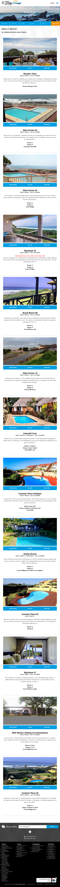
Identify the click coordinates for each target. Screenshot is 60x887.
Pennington (5, 862)
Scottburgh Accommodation (4, 870)
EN (53, 3)
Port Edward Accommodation (4, 864)
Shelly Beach (5, 872)
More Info (47, 68)
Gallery (30, 68)
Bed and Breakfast (37, 849)
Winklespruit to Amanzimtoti (21, 856)
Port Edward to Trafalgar (21, 851)
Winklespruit (5, 880)
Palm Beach (5, 861)
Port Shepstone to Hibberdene (22, 853)
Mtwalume (4, 858)
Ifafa (3, 852)
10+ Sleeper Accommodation (51, 856)
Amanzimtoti (5, 845)
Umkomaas (4, 876)
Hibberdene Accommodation (4, 851)
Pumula (4, 866)
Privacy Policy (31, 884)
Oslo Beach (5, 859)
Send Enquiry (13, 68)
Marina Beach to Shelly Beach (21, 846)
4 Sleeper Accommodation (51, 849)
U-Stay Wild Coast (31, 838)
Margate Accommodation (4, 854)
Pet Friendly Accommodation (51, 858)
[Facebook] (30, 832)
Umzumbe (4, 878)
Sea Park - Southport (7, 871)
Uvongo (4, 879)
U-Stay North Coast (30, 836)
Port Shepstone (6, 865)
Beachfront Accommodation (51, 846)
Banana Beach (5, 846)
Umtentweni (5, 877)
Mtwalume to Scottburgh (20, 849)
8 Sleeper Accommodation (51, 853)
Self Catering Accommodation (35, 847)
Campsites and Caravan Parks (35, 851)
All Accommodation (37, 845)
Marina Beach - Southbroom (5, 857)
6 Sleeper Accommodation (51, 851)
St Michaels (5, 873)
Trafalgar (4, 875)
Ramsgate (4, 868)
